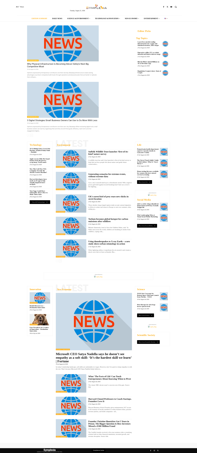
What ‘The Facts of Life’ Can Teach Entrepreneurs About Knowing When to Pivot (109, 377)
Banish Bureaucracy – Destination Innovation (37, 306)
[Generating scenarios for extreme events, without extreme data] (71, 181)
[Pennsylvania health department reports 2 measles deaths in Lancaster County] (164, 152)
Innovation (33, 302)
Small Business (61, 391)
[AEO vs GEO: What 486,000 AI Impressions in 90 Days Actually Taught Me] (164, 207)
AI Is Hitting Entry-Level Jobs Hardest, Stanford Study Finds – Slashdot (40, 150)
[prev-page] (28, 135)
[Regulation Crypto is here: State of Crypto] (165, 73)
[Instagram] (154, 450)
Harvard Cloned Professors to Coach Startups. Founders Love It (110, 400)
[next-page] (31, 135)
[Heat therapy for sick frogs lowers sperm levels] (164, 307)
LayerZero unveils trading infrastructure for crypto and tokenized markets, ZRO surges (148, 43)
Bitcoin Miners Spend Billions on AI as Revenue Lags (148, 62)
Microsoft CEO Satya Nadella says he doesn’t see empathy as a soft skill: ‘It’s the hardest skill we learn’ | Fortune (94, 357)
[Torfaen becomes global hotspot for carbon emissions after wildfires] (71, 226)
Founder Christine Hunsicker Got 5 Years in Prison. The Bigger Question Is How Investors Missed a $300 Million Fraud (109, 423)
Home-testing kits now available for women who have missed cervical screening (148, 173)
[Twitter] (167, 7)
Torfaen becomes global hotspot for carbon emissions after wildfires (108, 220)
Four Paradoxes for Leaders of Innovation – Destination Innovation (39, 329)
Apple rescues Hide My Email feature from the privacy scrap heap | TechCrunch (40, 160)
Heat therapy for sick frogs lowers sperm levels (146, 305)
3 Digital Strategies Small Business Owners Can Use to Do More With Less (62, 120)
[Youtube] (171, 7)
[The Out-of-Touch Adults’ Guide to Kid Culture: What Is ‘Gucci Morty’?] (164, 163)
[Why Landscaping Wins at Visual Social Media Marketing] (164, 218)
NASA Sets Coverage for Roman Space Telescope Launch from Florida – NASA (148, 295)
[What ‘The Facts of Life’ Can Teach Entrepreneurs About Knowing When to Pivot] (71, 383)
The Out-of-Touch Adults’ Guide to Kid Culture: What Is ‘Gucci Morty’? (148, 161)
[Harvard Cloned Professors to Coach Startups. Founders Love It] (71, 406)
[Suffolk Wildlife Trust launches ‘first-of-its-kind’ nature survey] (71, 158)
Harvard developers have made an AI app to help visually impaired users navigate (38, 181)
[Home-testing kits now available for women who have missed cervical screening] (164, 174)
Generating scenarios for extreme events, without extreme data (107, 175)
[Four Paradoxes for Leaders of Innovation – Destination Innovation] (40, 319)
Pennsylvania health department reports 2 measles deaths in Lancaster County (148, 150)
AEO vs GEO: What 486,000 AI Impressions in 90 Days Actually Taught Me (148, 205)
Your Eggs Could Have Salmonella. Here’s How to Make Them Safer (39, 192)
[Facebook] (163, 7)
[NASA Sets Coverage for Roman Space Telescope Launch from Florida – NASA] (164, 296)
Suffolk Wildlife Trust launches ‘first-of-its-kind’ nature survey (108, 152)
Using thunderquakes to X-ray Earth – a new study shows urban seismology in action (109, 242)
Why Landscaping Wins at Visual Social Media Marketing (147, 216)
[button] (175, 6)
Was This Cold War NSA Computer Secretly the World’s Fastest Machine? (38, 170)
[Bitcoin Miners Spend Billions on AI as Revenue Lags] (165, 64)
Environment (60, 167)
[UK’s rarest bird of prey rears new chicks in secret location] (71, 203)
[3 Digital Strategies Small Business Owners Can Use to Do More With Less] (63, 100)
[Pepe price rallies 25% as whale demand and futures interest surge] (165, 54)
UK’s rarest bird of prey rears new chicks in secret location (108, 197)
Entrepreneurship (33, 60)
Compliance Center (98, 450)
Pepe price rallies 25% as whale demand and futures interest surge (149, 53)
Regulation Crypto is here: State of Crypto (149, 72)
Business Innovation (62, 349)
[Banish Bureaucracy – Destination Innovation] (40, 298)
